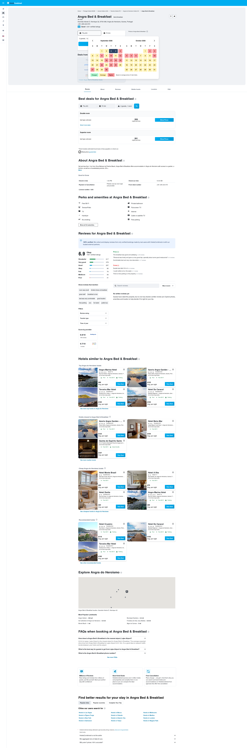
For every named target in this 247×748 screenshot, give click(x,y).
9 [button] (106, 56)
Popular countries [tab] (99, 703)
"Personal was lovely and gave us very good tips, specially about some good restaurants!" (144, 257)
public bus (105, 303)
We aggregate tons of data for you (91, 739)
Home (79, 11)
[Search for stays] (3, 13)
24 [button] (111, 65)
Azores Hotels (101, 11)
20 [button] (92, 65)
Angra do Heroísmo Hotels (130, 11)
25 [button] (116, 65)
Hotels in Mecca (116, 712)
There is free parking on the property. (128, 274)
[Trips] (3, 31)
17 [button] (111, 60)
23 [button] (106, 65)
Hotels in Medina (148, 715)
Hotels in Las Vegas (85, 712)
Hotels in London (149, 718)
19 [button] (120, 60)
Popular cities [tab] (84, 703)
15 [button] (102, 60)
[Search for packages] (3, 21)
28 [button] (97, 69)
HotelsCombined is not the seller (91, 735)
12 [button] (120, 56)
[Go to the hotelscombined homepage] (14, 3)
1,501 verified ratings (93, 27)
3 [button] (111, 51)
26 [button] (120, 65)
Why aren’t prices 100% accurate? (91, 742)
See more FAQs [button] (112, 657)
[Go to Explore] (3, 25)
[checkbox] (88, 336)
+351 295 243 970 (84, 24)
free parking (83, 303)
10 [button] (111, 56)
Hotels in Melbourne (150, 712)
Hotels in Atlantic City (118, 718)
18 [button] (116, 60)
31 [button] (154, 69)
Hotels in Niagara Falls (150, 721)
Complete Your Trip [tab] (115, 703)
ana (90, 303)
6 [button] (92, 56)
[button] (3, 3)
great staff (82, 294)
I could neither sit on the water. (125, 271)
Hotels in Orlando (117, 715)
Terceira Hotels (114, 11)
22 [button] (102, 65)
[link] (94, 408)
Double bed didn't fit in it (123, 268)
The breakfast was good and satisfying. (128, 255)
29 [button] (102, 69)
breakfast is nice (93, 294)
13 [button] (92, 60)
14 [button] (97, 60)
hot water (96, 303)
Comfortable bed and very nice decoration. (129, 260)
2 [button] (106, 51)
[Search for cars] (3, 17)
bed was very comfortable (87, 298)
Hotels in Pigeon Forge (86, 715)
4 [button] (115, 51)
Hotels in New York (85, 718)
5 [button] (120, 51)
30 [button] (106, 69)
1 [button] (101, 51)
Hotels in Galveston (85, 721)
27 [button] (92, 69)
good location (101, 298)
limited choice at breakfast (99, 290)
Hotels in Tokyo (116, 721)
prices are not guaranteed (121, 730)
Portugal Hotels (87, 11)
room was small (84, 290)
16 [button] (106, 60)
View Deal (120, 384)
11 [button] (116, 56)
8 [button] (101, 56)
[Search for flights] (3, 9)
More (80, 170)
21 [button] (97, 65)
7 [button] (97, 56)
